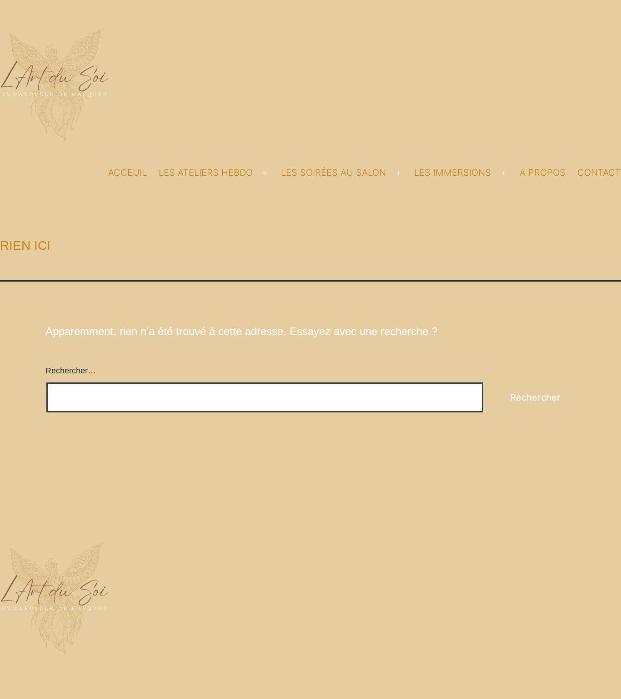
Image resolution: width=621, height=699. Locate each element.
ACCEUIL (127, 172)
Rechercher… (70, 370)
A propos (543, 172)
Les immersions (452, 172)
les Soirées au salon (333, 172)
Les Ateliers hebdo (206, 172)
